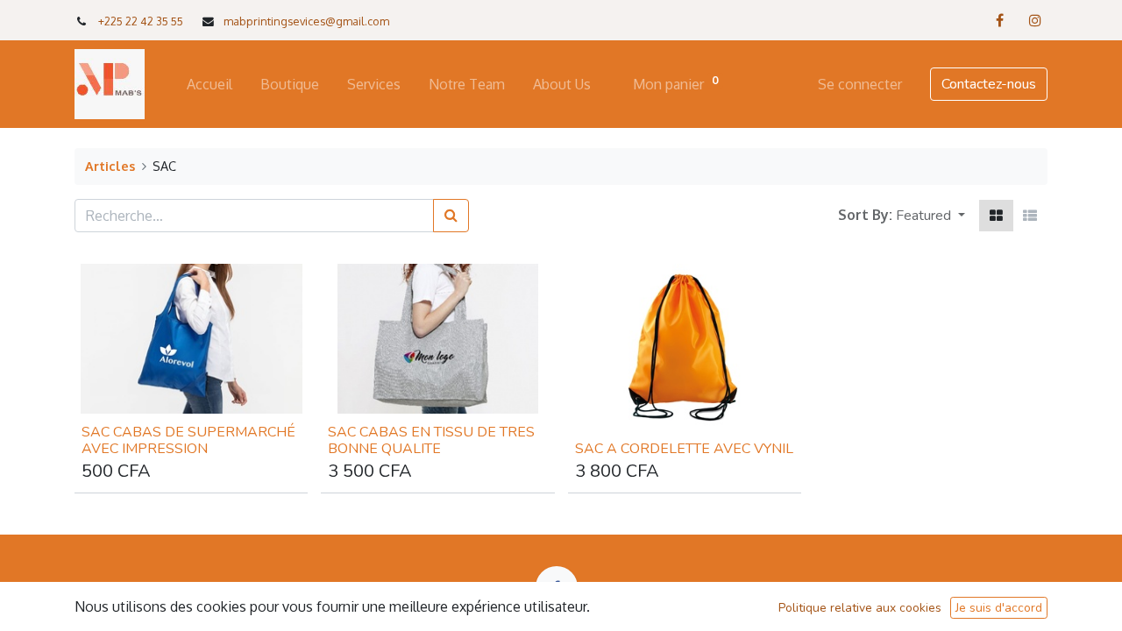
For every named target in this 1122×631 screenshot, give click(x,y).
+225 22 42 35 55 (140, 21)
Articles (110, 166)
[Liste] (1029, 215)
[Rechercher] (451, 215)
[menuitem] (209, 84)
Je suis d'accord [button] (998, 607)
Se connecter (860, 84)
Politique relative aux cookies (859, 607)
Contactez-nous (988, 84)
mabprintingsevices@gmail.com (306, 21)
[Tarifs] (996, 215)
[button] (930, 215)
